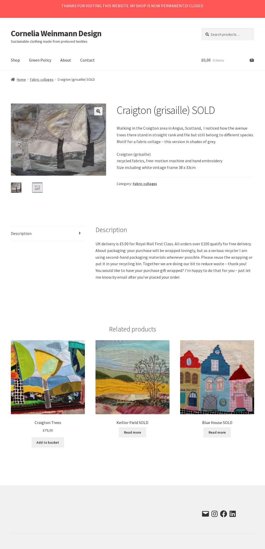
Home (21, 79)
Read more (132, 432)
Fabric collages (42, 79)
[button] (98, 111)
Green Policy (40, 60)
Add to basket (47, 442)
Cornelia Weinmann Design (56, 33)
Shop (15, 60)
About (65, 60)
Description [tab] (21, 233)
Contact (87, 60)
